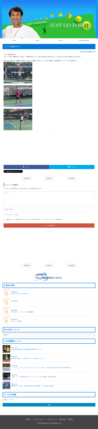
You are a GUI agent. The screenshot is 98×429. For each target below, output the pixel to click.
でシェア (27, 167)
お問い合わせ (62, 419)
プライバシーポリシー (38, 419)
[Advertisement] (49, 149)
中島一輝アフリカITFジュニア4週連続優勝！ (22, 311)
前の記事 (27, 178)
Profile (37, 40)
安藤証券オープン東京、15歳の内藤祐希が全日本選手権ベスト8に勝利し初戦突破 (32, 385)
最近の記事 (10, 285)
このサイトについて (52, 419)
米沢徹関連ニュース (13, 341)
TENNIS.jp (28, 419)
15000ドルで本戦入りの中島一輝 (19, 292)
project (60, 40)
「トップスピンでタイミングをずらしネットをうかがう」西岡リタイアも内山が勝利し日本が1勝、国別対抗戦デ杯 (40, 366)
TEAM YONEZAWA (84, 40)
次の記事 (71, 178)
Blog (14, 40)
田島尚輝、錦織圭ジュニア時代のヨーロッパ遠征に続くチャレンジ (28, 357)
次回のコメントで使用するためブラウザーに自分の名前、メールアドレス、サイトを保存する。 (35, 219)
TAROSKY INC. (45, 423)
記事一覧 (49, 178)
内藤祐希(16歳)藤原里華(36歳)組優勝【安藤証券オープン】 (26, 348)
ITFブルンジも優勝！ (16, 320)
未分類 (93, 52)
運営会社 (70, 419)
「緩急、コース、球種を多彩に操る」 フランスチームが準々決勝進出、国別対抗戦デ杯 (33, 376)
